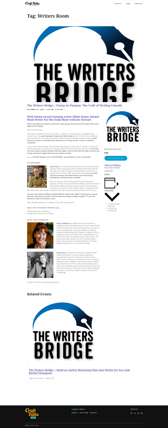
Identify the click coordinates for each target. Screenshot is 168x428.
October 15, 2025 (32, 383)
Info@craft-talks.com (52, 282)
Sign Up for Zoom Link (116, 158)
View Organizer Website (112, 167)
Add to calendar (109, 190)
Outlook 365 (112, 208)
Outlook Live (112, 210)
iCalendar (111, 206)
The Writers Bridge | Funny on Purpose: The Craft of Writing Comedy (74, 105)
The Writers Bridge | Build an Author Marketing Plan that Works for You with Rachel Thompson (79, 371)
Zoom (107, 174)
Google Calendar (114, 204)
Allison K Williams (112, 165)
